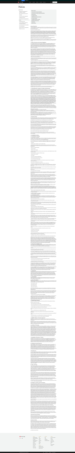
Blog (45, 437)
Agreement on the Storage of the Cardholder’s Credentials (23, 12)
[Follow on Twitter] (21, 438)
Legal (43, 452)
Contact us (54, 2)
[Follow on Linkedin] (20, 438)
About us (52, 438)
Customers (52, 439)
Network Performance (41, 447)
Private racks (34, 446)
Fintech (39, 439)
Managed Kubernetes (35, 440)
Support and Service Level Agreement (23, 27)
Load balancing (34, 441)
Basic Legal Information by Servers (23, 13)
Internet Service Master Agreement (23, 16)
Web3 (39, 443)
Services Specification (22, 26)
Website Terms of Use (22, 28)
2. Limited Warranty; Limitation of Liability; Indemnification (38, 13)
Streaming (40, 440)
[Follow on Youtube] (22, 438)
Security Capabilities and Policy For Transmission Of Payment (23, 23)
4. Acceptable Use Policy (34, 15)
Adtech (39, 441)
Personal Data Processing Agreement (23, 18)
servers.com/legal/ (33, 33)
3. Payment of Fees (33, 14)
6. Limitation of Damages (34, 18)
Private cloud (34, 444)
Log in (51, 2)
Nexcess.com (19, 0)
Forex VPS (34, 445)
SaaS (39, 437)
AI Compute (34, 439)
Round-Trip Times (41, 448)
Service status (52, 440)
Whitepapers (46, 439)
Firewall (34, 442)
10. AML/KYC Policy (33, 23)
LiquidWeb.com (26, 0)
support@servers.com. (45, 139)
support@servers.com (33, 289)
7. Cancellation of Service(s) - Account (35, 19)
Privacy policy (46, 452)
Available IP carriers (41, 446)
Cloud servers (34, 443)
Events (45, 438)
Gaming (39, 438)
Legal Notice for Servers (22, 17)
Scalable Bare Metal (35, 437)
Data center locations (53, 437)
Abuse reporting (52, 444)
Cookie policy (50, 452)
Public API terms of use (22, 21)
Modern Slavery (53, 452)
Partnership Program (47, 440)
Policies (20, 20)
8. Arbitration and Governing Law (35, 20)
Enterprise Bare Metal (35, 438)
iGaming (40, 442)
